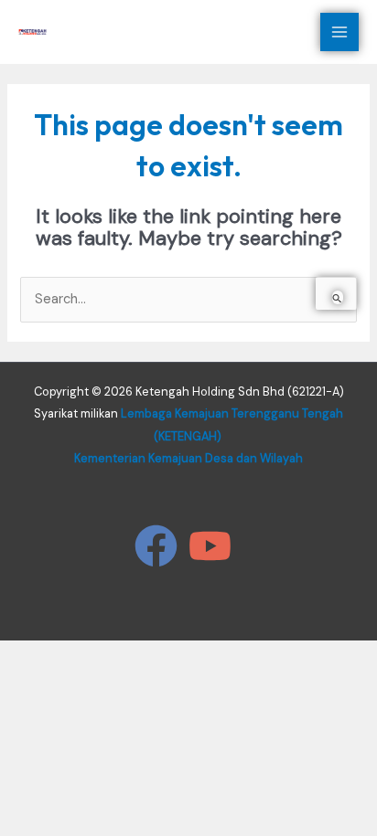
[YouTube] (210, 545)
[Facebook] (156, 545)
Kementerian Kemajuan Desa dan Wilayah (188, 458)
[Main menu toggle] (339, 32)
